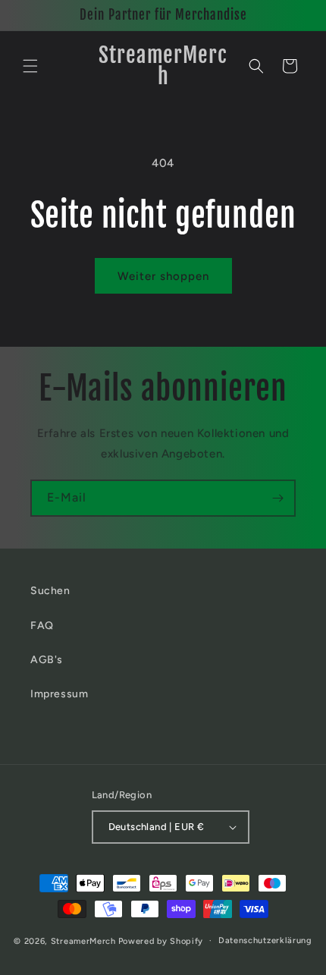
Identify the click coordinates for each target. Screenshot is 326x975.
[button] (30, 66)
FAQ (42, 625)
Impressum (59, 693)
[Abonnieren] (277, 498)
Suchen (50, 590)
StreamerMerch (83, 940)
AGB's (46, 659)
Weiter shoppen (163, 276)
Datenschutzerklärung (265, 940)
